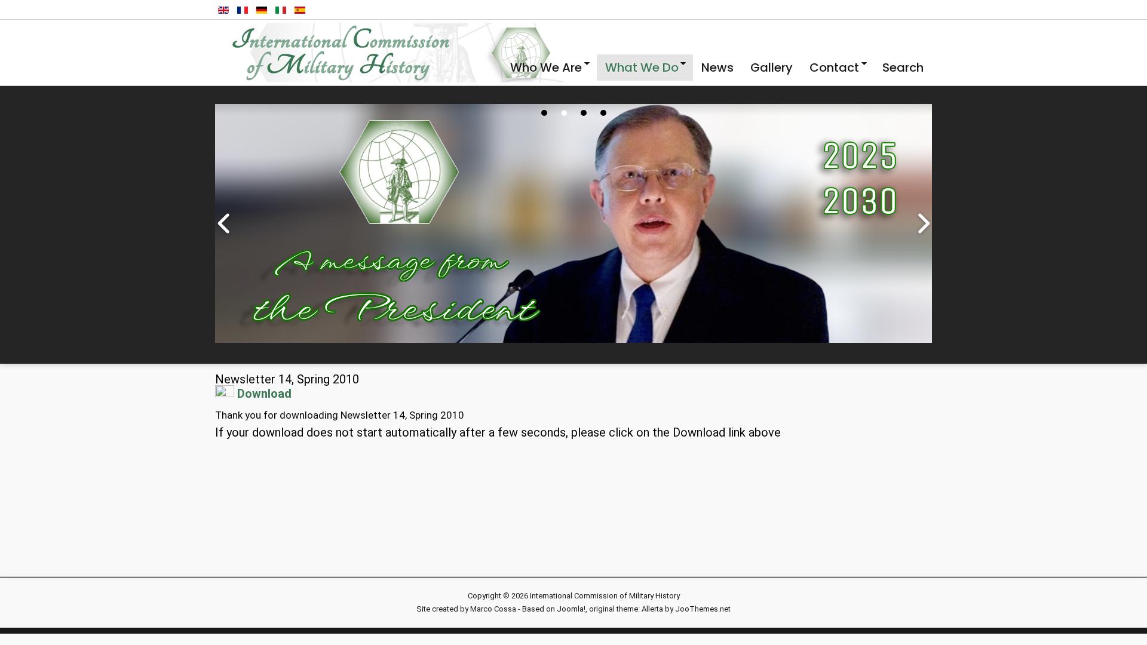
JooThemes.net (703, 608)
